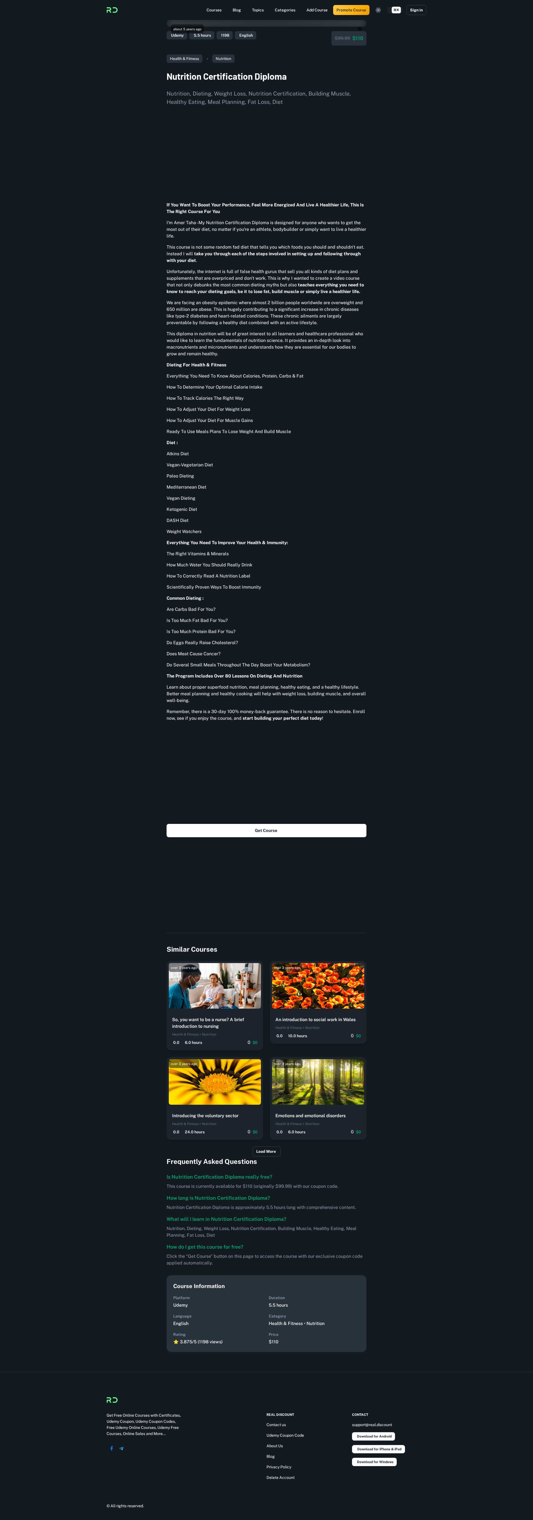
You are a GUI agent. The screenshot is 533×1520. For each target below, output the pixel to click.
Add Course (317, 10)
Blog (237, 10)
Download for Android (374, 1436)
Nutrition (223, 58)
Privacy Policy (278, 1467)
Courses (214, 10)
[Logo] (112, 10)
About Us (274, 1446)
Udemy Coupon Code (285, 1435)
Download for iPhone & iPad (379, 1449)
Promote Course (351, 10)
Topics (258, 10)
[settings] (378, 10)
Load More (266, 1151)
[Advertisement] (266, 152)
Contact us (276, 1424)
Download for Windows (375, 1462)
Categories (285, 10)
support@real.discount (372, 1424)
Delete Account (280, 1477)
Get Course (266, 830)
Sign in (416, 10)
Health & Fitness (184, 58)
